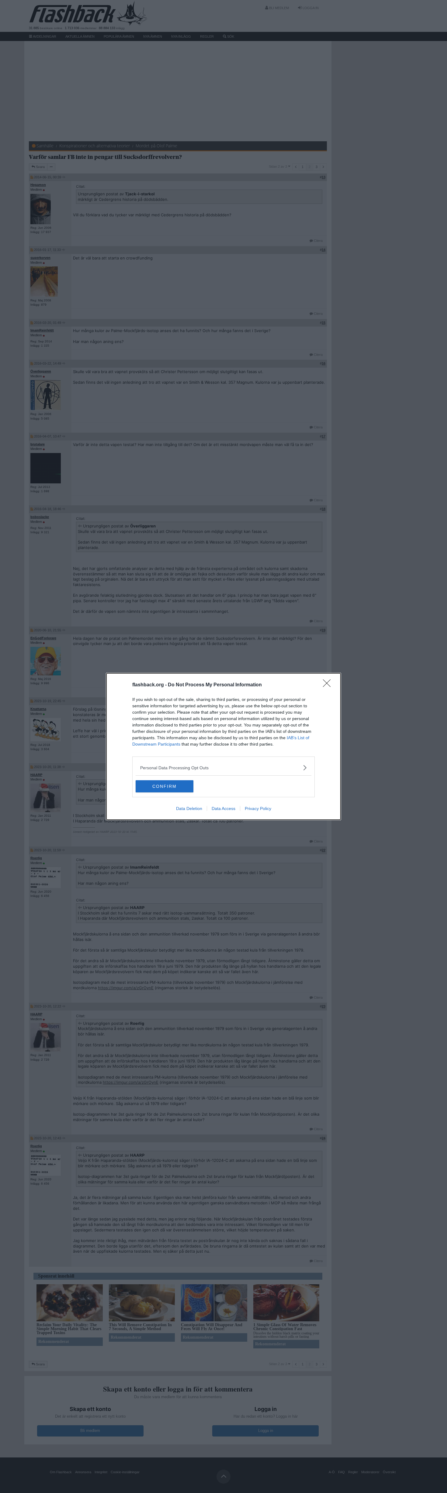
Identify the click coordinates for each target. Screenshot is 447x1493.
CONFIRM (164, 786)
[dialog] (223, 746)
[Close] (328, 685)
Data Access (223, 808)
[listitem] (223, 767)
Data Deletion (189, 808)
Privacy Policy (258, 808)
